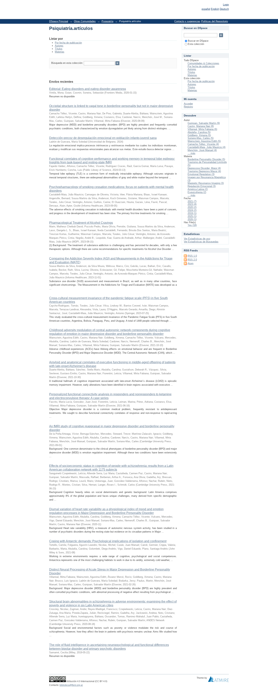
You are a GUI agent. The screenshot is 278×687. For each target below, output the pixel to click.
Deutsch (224, 9)
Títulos (58, 48)
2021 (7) (192, 201)
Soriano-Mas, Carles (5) (201, 138)
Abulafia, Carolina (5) (199, 132)
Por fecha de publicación (68, 42)
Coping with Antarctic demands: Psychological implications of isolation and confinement (107, 541)
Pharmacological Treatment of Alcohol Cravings (81, 222)
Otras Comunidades (85, 21)
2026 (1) (192, 219)
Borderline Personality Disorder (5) (206, 159)
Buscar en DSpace (198, 40)
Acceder (188, 103)
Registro (188, 106)
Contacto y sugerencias (187, 21)
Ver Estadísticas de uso (197, 238)
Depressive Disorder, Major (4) (204, 168)
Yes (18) (192, 225)
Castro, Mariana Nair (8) (201, 126)
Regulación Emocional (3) (202, 186)
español (206, 9)
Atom (190, 263)
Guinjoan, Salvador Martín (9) (204, 123)
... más (191, 153)
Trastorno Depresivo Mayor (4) (204, 171)
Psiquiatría (107, 21)
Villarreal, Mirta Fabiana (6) (202, 129)
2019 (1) (192, 213)
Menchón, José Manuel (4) (202, 150)
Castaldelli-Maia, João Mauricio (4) (206, 147)
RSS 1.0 (192, 255)
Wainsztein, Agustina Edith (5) (204, 141)
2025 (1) (192, 216)
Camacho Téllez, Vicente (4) (203, 144)
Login (226, 4)
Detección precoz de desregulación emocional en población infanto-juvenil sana (103, 138)
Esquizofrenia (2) (197, 192)
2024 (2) (192, 210)
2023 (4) (192, 204)
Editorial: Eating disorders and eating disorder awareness (87, 88)
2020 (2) (192, 207)
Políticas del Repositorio (214, 21)
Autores (59, 45)
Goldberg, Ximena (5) (199, 135)
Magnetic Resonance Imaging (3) (206, 183)
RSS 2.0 (192, 259)
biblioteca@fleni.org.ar (71, 685)
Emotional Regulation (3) (201, 174)
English (215, 9)
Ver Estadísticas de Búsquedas (201, 241)
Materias (59, 51)
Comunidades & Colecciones (203, 63)
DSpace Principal (58, 21)
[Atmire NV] (218, 680)
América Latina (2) (198, 189)
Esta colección (196, 44)
